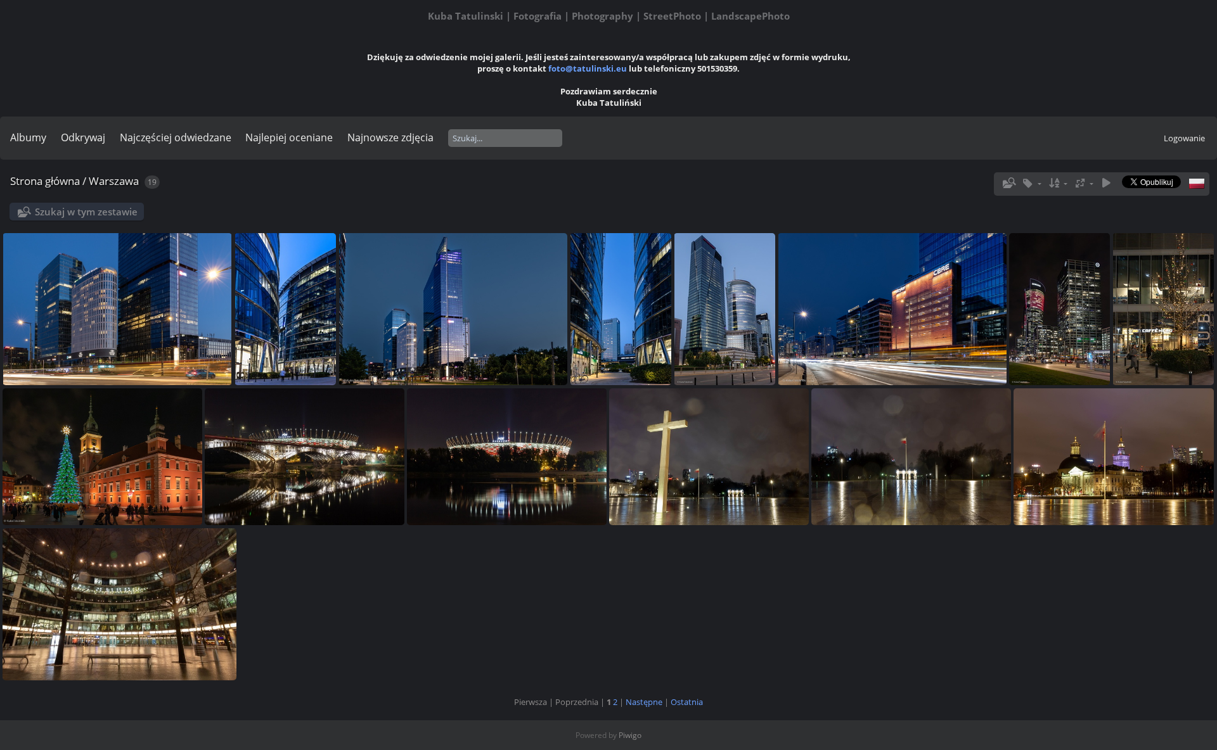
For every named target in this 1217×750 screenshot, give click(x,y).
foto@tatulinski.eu (587, 68)
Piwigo (630, 735)
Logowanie (1184, 138)
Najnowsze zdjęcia (390, 137)
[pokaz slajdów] (1106, 183)
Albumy (28, 137)
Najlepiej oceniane (289, 137)
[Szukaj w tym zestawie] (1007, 183)
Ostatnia (687, 702)
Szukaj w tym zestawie (86, 211)
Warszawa (114, 181)
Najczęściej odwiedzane (175, 137)
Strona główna (45, 181)
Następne (644, 702)
